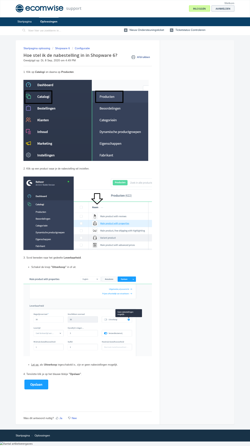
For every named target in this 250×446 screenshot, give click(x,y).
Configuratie (82, 48)
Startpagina (24, 21)
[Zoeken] (24, 31)
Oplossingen (48, 21)
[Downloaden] (118, 176)
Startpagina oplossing (37, 48)
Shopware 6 (62, 48)
